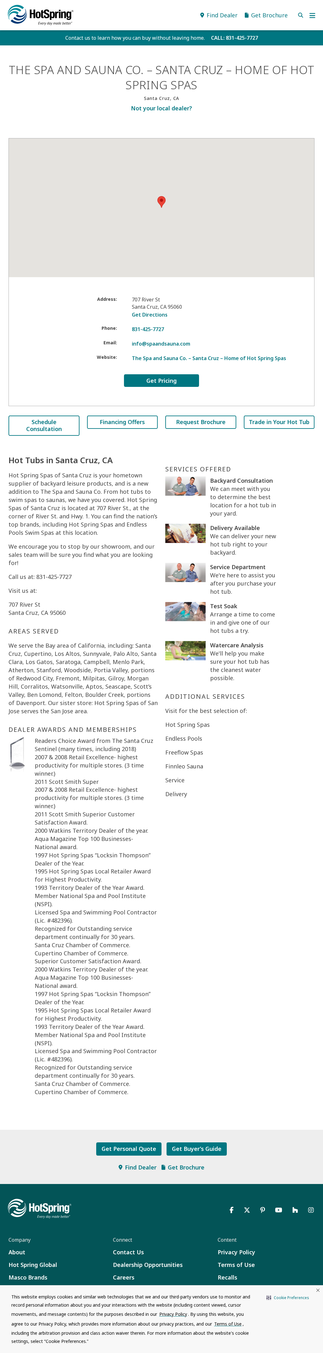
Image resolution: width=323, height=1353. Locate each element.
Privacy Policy (236, 1252)
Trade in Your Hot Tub (279, 422)
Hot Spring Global (33, 1264)
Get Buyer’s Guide (196, 1148)
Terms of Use (236, 1264)
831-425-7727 (148, 329)
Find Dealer (140, 1167)
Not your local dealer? (161, 108)
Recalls (227, 1277)
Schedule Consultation (44, 425)
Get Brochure (186, 1167)
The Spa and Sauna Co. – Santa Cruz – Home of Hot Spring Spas (209, 358)
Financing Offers (122, 422)
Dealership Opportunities (148, 1264)
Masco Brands (28, 1277)
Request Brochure (201, 422)
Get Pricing (161, 380)
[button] (287, 1298)
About (17, 1252)
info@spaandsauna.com (161, 343)
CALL (234, 37)
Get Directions (149, 314)
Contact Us (128, 1252)
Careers (123, 1277)
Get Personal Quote (129, 1148)
